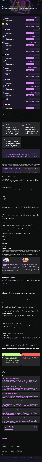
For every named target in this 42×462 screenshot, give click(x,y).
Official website (7, 18)
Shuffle (6, 98)
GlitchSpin (7, 17)
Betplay (7, 54)
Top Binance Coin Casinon (4, 450)
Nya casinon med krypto (4, 451)
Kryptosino (7, 104)
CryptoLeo (7, 29)
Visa (8, 429)
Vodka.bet (7, 48)
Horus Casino (8, 85)
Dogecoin (4, 198)
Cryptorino (7, 79)
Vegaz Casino (8, 67)
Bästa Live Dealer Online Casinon (5, 447)
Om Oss (18, 447)
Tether (4, 196)
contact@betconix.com (5, 444)
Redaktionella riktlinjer (19, 451)
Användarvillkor (12, 447)
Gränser (4, 371)
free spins (29, 179)
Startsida (2, 2)
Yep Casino (7, 23)
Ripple (4, 199)
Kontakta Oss (18, 450)
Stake (6, 42)
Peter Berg (8, 426)
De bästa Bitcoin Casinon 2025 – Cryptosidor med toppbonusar (10, 2)
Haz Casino (7, 73)
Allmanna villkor (12, 451)
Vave (6, 35)
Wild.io (6, 92)
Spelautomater (5, 372)
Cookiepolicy (12, 450)
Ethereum (4, 197)
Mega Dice (7, 60)
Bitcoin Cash (4, 200)
